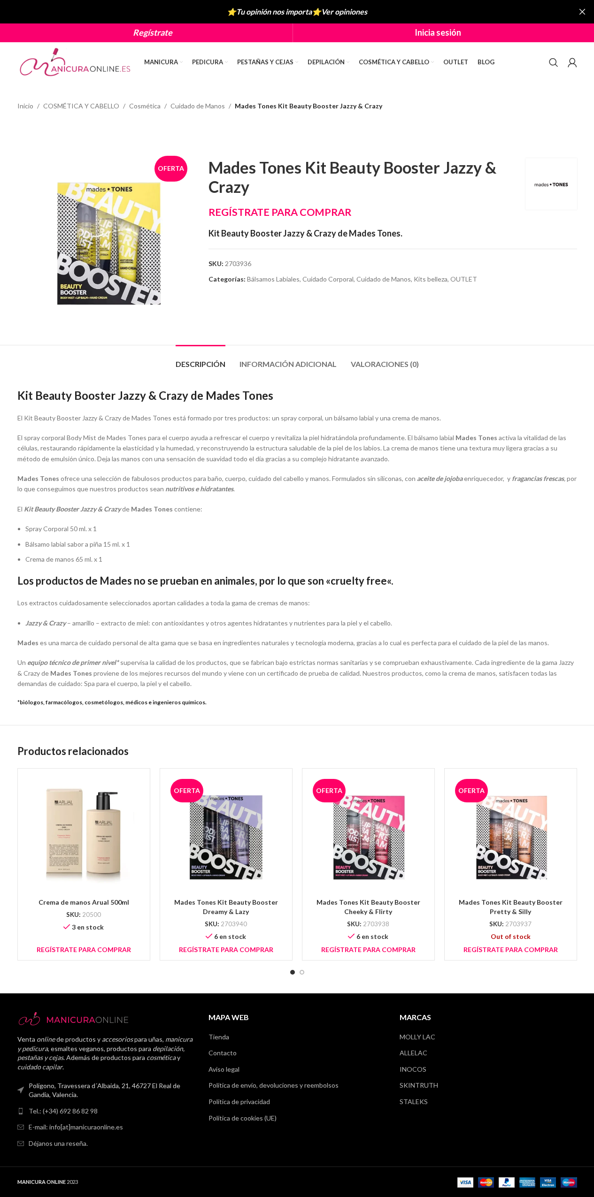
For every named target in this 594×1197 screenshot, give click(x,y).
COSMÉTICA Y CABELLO (81, 106)
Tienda (218, 1037)
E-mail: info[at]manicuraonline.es (76, 1127)
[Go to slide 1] (292, 972)
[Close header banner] (582, 11)
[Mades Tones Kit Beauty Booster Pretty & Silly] (511, 834)
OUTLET (463, 279)
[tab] (200, 359)
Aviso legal (223, 1069)
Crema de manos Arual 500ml (84, 902)
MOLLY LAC (417, 1037)
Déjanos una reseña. (58, 1143)
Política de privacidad (239, 1102)
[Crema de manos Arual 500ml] (84, 834)
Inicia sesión (438, 32)
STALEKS (414, 1102)
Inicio (25, 106)
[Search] (553, 62)
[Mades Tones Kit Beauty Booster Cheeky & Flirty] (368, 834)
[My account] (572, 62)
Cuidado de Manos (197, 106)
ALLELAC (413, 1053)
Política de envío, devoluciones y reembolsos (273, 1085)
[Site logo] (76, 61)
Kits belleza (430, 279)
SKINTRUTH (419, 1085)
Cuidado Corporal (328, 279)
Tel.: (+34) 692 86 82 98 (63, 1111)
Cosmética (145, 106)
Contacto (222, 1053)
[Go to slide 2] (302, 972)
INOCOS (413, 1069)
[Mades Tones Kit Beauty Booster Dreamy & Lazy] (226, 834)
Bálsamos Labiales (273, 279)
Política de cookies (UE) (242, 1118)
